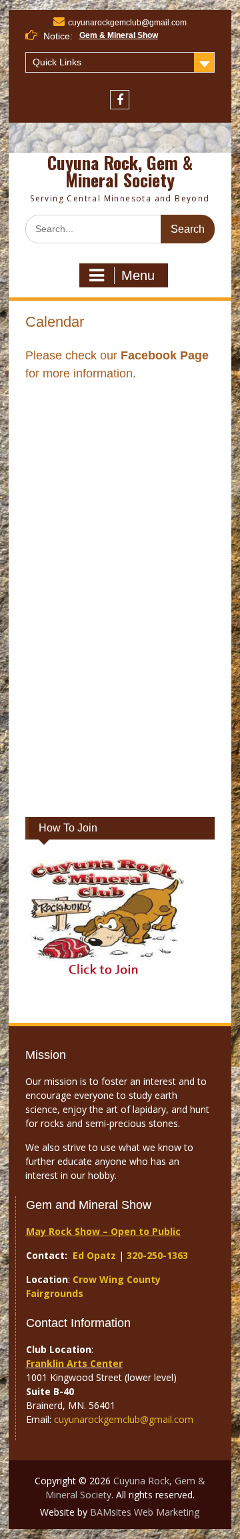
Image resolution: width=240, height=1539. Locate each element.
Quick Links (57, 62)
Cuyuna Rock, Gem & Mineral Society (120, 171)
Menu (138, 275)
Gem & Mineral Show (118, 35)
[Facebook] (119, 99)
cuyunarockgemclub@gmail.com (127, 22)
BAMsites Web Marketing (144, 1512)
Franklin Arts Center (74, 1363)
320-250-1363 (157, 1255)
